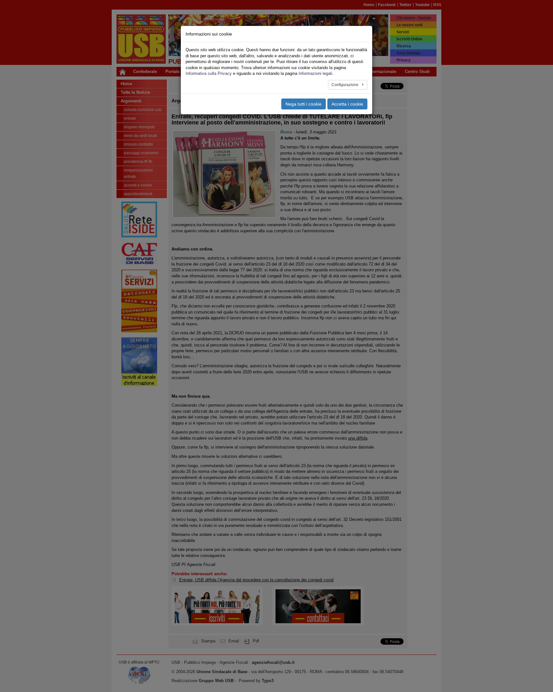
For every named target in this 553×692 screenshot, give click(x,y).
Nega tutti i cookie (303, 104)
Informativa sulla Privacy (209, 73)
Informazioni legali (315, 73)
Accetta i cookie (347, 104)
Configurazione (345, 85)
